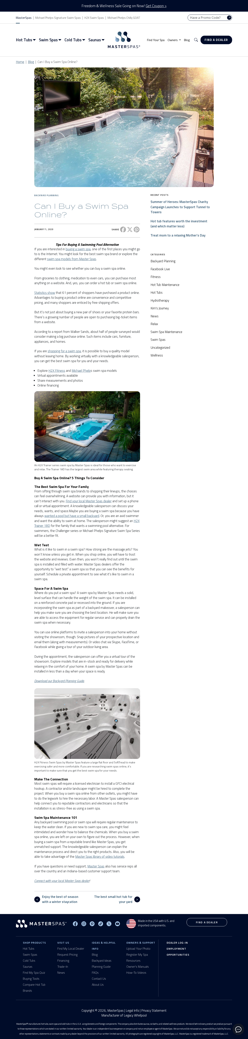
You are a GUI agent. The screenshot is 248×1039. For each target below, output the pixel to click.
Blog (187, 40)
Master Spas (95, 866)
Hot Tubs (157, 292)
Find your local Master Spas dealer (89, 501)
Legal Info (132, 1010)
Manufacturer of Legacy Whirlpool (124, 1015)
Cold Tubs (29, 960)
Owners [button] (173, 40)
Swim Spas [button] (48, 40)
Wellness (157, 355)
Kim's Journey (160, 308)
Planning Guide (101, 966)
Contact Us (99, 978)
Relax (154, 323)
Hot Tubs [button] (24, 40)
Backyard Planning (46, 195)
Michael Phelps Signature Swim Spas (58, 18)
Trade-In (62, 966)
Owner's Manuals (137, 966)
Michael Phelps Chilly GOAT (124, 18)
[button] (196, 40)
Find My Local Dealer (70, 948)
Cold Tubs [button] (73, 40)
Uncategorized (160, 347)
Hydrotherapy (160, 300)
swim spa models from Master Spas (71, 258)
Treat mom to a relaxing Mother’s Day (178, 235)
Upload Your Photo (138, 948)
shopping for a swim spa (64, 351)
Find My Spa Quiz (34, 972)
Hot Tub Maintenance (165, 284)
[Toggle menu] (35, 40)
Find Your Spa (155, 40)
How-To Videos (136, 972)
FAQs (95, 972)
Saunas (27, 966)
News (154, 316)
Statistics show (44, 292)
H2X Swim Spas (94, 18)
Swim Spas (158, 339)
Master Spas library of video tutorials (99, 856)
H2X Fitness (56, 370)
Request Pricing (67, 954)
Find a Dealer (216, 40)
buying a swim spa (78, 249)
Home (20, 61)
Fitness (156, 276)
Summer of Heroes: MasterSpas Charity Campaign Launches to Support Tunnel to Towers (180, 207)
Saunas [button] (94, 40)
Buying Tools (31, 978)
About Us (98, 984)
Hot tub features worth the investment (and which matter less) (179, 223)
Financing (63, 960)
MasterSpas (24, 18)
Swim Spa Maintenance (166, 331)
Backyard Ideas (101, 960)
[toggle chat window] (238, 1029)
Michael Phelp (81, 370)
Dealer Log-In (177, 943)
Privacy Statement (153, 1010)
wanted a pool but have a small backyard (71, 515)
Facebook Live (160, 269)
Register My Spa (137, 954)
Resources (133, 960)
